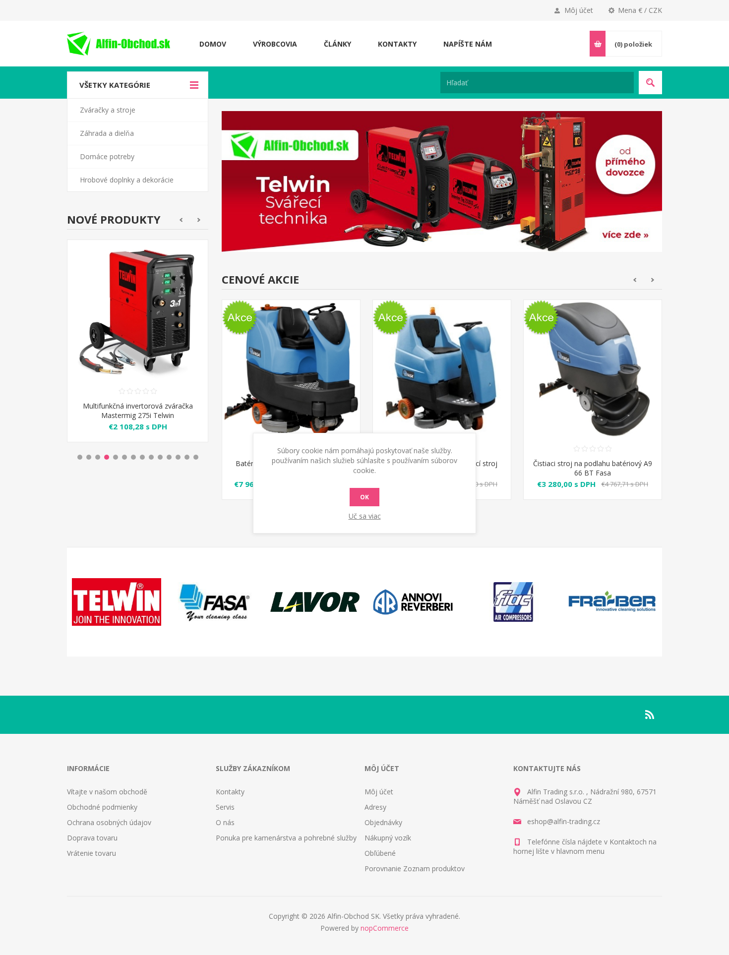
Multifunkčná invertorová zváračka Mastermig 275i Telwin (138, 410)
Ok (364, 497)
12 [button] (178, 457)
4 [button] (106, 457)
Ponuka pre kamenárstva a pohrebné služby (286, 837)
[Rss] (650, 714)
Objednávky (383, 822)
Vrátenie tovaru (91, 853)
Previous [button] (181, 220)
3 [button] (97, 457)
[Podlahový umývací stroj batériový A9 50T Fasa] (593, 369)
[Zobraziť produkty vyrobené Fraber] (612, 602)
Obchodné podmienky (102, 807)
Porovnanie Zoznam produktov (414, 868)
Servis (225, 807)
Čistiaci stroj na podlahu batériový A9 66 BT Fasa (592, 468)
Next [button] (199, 220)
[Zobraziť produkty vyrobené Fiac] (513, 602)
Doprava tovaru (92, 837)
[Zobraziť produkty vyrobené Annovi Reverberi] (414, 602)
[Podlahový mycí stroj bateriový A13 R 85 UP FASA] (442, 369)
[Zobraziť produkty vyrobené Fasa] (215, 602)
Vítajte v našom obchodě (107, 791)
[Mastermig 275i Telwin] (137, 310)
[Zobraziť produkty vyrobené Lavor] (315, 602)
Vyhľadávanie (650, 82)
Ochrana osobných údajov (109, 822)
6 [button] (124, 457)
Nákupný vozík (387, 837)
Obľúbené (380, 853)
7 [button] (133, 457)
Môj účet (578, 10)
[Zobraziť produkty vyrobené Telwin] (116, 602)
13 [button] (186, 457)
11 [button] (169, 457)
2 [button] (88, 457)
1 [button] (79, 457)
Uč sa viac (365, 516)
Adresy (375, 807)
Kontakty (230, 791)
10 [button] (160, 457)
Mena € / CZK (640, 10)
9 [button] (151, 457)
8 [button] (142, 457)
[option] (137, 348)
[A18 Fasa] (291, 369)
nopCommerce (385, 928)
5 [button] (115, 457)
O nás (225, 822)
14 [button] (195, 457)
